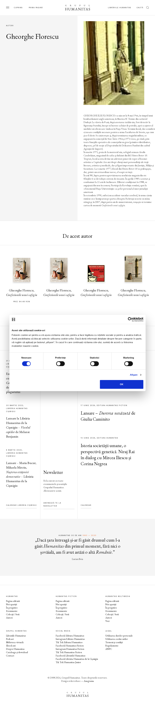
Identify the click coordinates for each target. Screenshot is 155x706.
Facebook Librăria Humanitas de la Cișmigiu (77, 659)
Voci (107, 621)
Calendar (86, 505)
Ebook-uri (11, 645)
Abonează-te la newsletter (52, 504)
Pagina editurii (13, 601)
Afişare (134, 374)
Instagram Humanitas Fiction (70, 649)
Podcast (10, 639)
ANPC (108, 649)
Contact (10, 655)
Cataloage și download (17, 652)
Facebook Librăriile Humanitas (70, 655)
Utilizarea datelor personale (119, 635)
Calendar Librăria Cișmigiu (21, 505)
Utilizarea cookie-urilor (116, 639)
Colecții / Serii (12, 614)
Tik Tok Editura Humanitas (69, 642)
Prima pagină (36, 7)
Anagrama (89, 681)
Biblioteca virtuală (14, 642)
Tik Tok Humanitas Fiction (69, 652)
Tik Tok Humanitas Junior (68, 662)
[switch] (60, 363)
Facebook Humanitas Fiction (70, 645)
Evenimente (12, 611)
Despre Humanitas (15, 649)
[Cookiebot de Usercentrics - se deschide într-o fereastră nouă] (130, 319)
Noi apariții (11, 604)
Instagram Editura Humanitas (70, 639)
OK (121, 384)
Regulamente (112, 645)
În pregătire (12, 607)
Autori (9, 617)
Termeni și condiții (114, 642)
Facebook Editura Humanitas (70, 635)
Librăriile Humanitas (119, 7)
